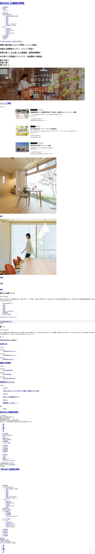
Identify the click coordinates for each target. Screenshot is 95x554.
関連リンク (6, 458)
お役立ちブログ (10, 523)
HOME (5, 408)
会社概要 (8, 513)
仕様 (7, 20)
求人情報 (5, 448)
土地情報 (5, 37)
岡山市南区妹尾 (7, 374)
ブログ (5, 38)
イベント (5, 10)
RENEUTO (6, 35)
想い (4, 27)
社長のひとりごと (10, 525)
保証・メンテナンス (11, 23)
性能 (7, 19)
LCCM (7, 31)
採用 (4, 8)
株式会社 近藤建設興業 (12, 3)
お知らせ (5, 454)
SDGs (7, 34)
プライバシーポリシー (9, 460)
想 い (2, 336)
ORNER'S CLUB (4, 539)
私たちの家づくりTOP (12, 16)
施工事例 (5, 13)
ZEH (4, 457)
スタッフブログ (10, 526)
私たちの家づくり (7, 14)
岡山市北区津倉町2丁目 (9, 378)
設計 (7, 17)
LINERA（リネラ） (11, 25)
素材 (7, 22)
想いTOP (8, 28)
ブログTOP (9, 522)
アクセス (5, 447)
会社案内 (5, 7)
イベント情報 (6, 442)
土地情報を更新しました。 (10, 351)
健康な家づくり (10, 30)
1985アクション (10, 33)
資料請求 (5, 450)
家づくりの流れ (7, 314)
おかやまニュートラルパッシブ (8, 317)
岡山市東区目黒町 (7, 370)
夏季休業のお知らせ (8, 359)
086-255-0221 (6, 418)
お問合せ (5, 451)
